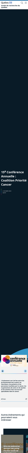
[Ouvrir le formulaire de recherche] (22, 3)
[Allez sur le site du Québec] (6, 3)
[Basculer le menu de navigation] (26, 3)
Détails (3, 399)
